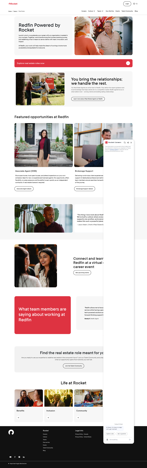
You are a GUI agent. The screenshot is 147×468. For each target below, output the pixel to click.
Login (127, 4)
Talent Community (127, 11)
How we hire (46, 442)
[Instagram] (19, 457)
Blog (136, 11)
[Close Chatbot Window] (131, 142)
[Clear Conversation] (125, 142)
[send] (130, 440)
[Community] (78, 417)
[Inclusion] (48, 417)
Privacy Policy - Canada (81, 434)
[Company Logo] (13, 3)
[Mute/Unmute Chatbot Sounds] (128, 142)
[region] (118, 290)
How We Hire (110, 11)
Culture (45, 437)
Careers (83, 11)
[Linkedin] (24, 457)
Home (10, 11)
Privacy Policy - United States (83, 437)
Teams (15, 11)
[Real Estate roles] (128, 63)
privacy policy (114, 149)
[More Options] (107, 440)
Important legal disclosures (18, 463)
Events (118, 11)
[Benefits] (18, 417)
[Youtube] (10, 457)
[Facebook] (15, 457)
